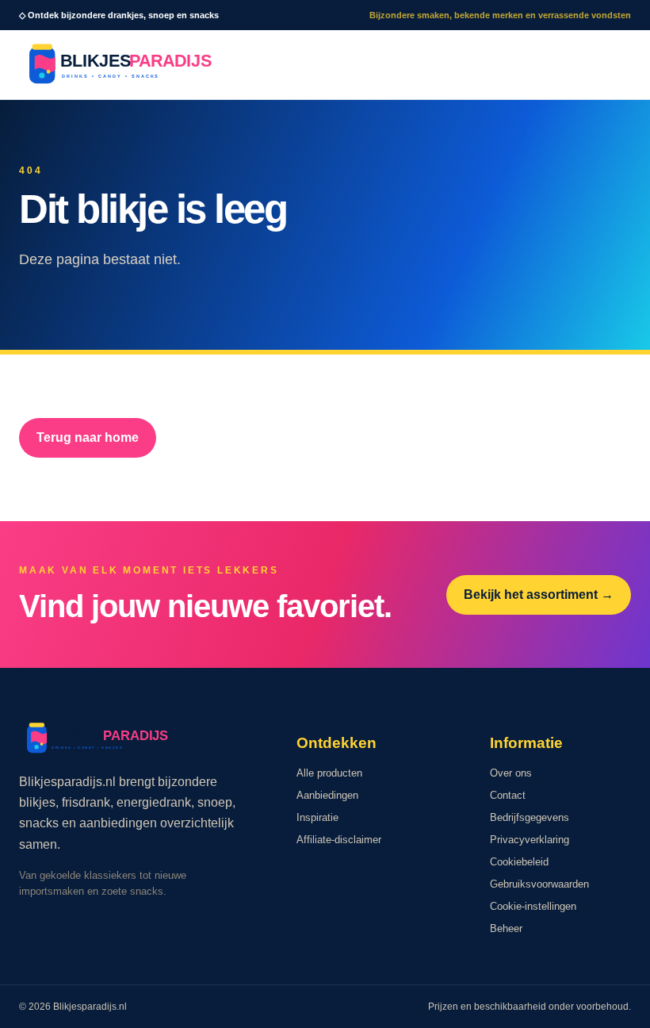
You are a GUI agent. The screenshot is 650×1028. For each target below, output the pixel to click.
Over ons (511, 773)
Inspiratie (317, 817)
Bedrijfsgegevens (529, 817)
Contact (508, 795)
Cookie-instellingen (533, 906)
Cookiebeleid (519, 862)
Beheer (506, 928)
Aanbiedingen (327, 795)
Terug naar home (87, 437)
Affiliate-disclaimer (338, 840)
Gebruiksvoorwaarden (539, 884)
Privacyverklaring (529, 840)
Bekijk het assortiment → (539, 594)
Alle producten (329, 773)
